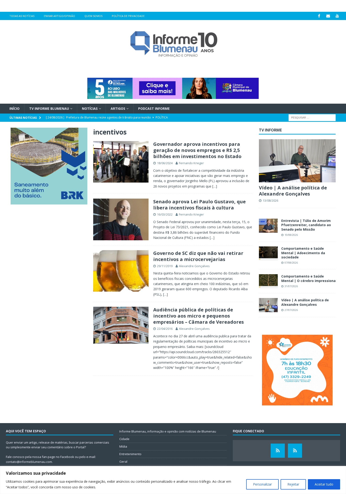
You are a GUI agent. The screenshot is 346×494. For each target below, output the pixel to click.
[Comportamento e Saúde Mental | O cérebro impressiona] (268, 281)
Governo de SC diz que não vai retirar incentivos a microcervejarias (198, 256)
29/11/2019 (165, 266)
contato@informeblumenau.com (29, 462)
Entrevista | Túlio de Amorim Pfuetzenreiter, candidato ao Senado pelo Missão (306, 224)
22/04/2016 (165, 329)
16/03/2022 (165, 214)
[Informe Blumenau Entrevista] (295, 451)
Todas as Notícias (21, 16)
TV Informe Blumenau (49, 108)
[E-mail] (328, 16)
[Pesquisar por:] (312, 117)
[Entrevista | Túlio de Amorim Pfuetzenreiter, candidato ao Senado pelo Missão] (268, 226)
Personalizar (262, 484)
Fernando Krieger (191, 163)
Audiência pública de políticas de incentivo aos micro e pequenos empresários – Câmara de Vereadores (198, 315)
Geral (123, 461)
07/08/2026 (291, 262)
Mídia (123, 446)
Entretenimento (130, 454)
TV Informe (270, 130)
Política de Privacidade (128, 16)
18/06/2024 (165, 163)
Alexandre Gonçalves (194, 266)
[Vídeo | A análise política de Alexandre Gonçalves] (297, 160)
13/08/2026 (270, 200)
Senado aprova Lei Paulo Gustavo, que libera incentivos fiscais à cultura (199, 204)
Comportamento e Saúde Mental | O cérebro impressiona (308, 278)
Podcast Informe (154, 108)
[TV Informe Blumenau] (278, 451)
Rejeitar (293, 484)
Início (14, 108)
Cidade (124, 439)
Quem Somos (93, 16)
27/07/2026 (291, 310)
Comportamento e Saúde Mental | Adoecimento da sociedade (303, 252)
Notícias (90, 108)
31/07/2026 (291, 286)
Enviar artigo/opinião (59, 16)
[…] (214, 186)
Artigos (118, 108)
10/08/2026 (291, 235)
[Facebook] (319, 16)
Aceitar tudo (324, 484)
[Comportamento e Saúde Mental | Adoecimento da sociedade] (268, 253)
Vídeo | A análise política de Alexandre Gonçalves (293, 190)
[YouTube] (337, 16)
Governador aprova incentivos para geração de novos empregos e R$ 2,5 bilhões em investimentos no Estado (197, 150)
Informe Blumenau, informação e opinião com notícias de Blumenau (167, 431)
